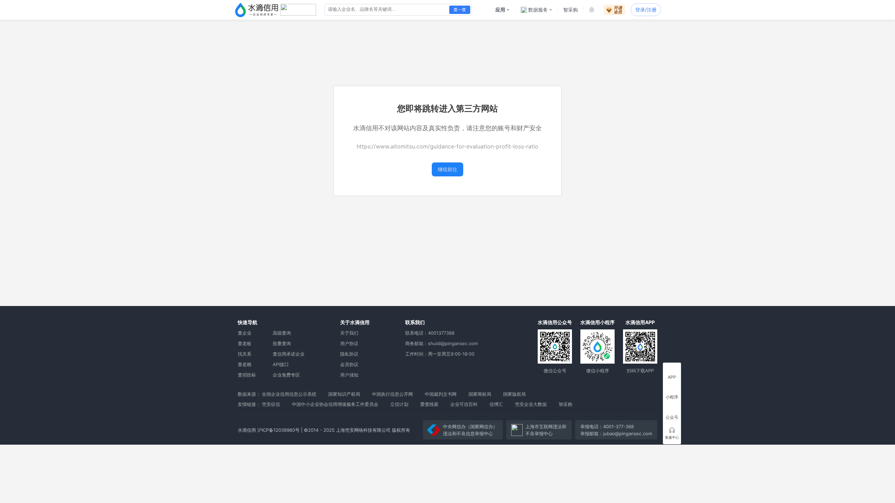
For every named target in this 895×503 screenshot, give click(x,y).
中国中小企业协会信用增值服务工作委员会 (335, 404)
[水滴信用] (256, 10)
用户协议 (349, 343)
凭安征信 (271, 404)
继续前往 (447, 169)
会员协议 (349, 364)
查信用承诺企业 (289, 354)
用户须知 (349, 375)
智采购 (565, 404)
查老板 (244, 343)
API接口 (281, 364)
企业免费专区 (286, 375)
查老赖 (244, 364)
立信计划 (399, 404)
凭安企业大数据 (531, 404)
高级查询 (282, 333)
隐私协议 (349, 354)
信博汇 (496, 404)
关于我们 (349, 333)
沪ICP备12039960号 (278, 430)
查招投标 (247, 375)
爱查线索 (429, 404)
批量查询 (282, 343)
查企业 (244, 333)
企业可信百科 (464, 404)
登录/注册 (646, 10)
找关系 (244, 354)
